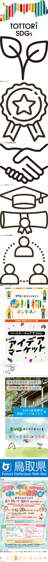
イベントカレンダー (11, 365)
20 (30, 558)
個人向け (12, 369)
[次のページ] (46, 558)
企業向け (12, 367)
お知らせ (7, 372)
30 (35, 558)
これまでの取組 (9, 370)
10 (24, 558)
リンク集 (7, 373)
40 (40, 558)
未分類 (2, 480)
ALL (1, 478)
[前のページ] (2, 558)
